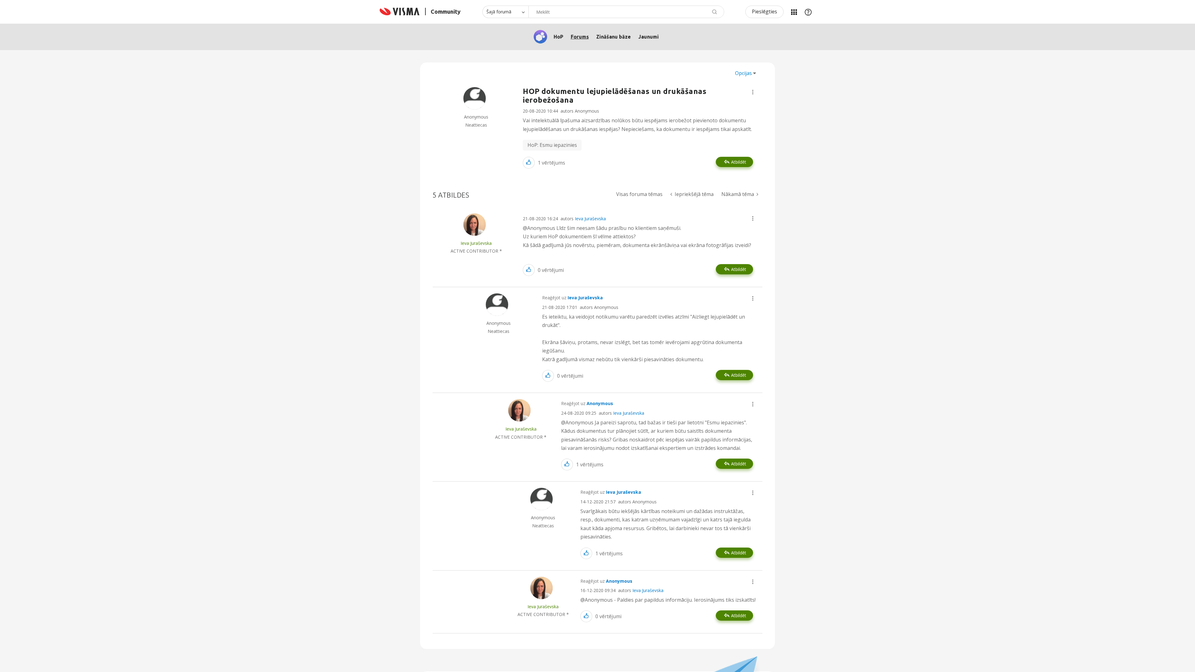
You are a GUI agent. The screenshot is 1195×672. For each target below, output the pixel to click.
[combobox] (626, 12)
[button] (753, 92)
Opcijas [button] (743, 73)
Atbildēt (738, 162)
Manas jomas (794, 12)
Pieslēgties (764, 11)
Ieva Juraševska (590, 219)
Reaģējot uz (572, 298)
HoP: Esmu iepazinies (552, 145)
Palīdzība (808, 12)
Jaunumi (648, 37)
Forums (580, 37)
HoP (558, 37)
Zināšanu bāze (613, 37)
